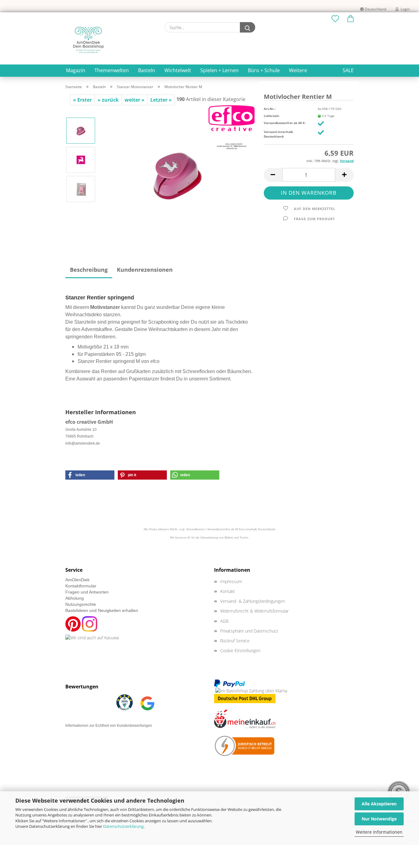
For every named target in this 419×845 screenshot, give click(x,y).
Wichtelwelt (177, 70)
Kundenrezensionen (145, 269)
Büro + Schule (264, 70)
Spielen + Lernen (219, 70)
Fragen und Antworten (87, 592)
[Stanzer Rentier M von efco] (178, 173)
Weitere (298, 70)
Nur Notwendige (379, 819)
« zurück (108, 99)
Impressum (231, 581)
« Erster (82, 99)
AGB (224, 621)
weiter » (134, 99)
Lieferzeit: (271, 116)
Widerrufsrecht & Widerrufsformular (254, 611)
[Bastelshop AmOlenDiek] (88, 39)
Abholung (74, 598)
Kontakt (227, 591)
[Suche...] (247, 27)
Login (404, 9)
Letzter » (161, 99)
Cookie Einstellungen (240, 650)
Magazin (75, 70)
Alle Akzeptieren (379, 804)
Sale (348, 70)
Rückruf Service (235, 641)
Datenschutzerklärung (123, 826)
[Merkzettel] (335, 19)
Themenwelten (111, 70)
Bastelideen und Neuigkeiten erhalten (101, 610)
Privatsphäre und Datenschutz (249, 631)
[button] (350, 19)
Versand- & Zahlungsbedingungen (252, 601)
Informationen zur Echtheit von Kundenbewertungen (108, 725)
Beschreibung (89, 269)
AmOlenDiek (77, 579)
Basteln (146, 70)
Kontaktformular (80, 585)
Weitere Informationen (379, 832)
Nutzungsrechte (80, 604)
